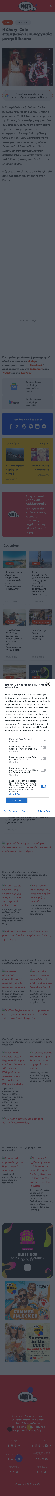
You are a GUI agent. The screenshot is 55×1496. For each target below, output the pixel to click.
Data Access (27, 811)
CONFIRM (17, 800)
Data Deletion (10, 811)
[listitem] (27, 740)
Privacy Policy (44, 811)
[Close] (49, 685)
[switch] (43, 747)
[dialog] (27, 748)
